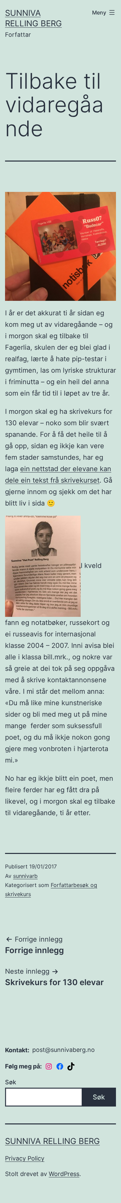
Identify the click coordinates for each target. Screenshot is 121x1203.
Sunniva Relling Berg (52, 1141)
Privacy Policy (24, 1158)
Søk (10, 1082)
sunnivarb (25, 875)
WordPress (64, 1173)
